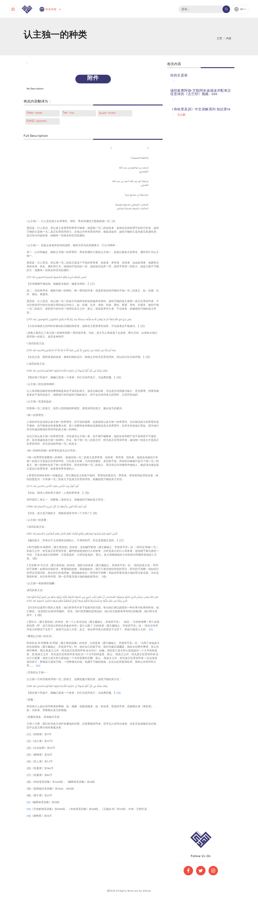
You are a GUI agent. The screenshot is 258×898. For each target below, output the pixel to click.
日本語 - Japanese (36, 121)
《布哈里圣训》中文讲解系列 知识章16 (200, 109)
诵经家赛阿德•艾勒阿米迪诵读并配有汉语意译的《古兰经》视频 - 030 (200, 92)
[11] (151, 630)
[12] (38, 666)
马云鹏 (181, 115)
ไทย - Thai (68, 113)
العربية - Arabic (107, 113)
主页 (219, 39)
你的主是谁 (179, 76)
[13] (119, 693)
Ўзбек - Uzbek (34, 113)
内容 (228, 39)
